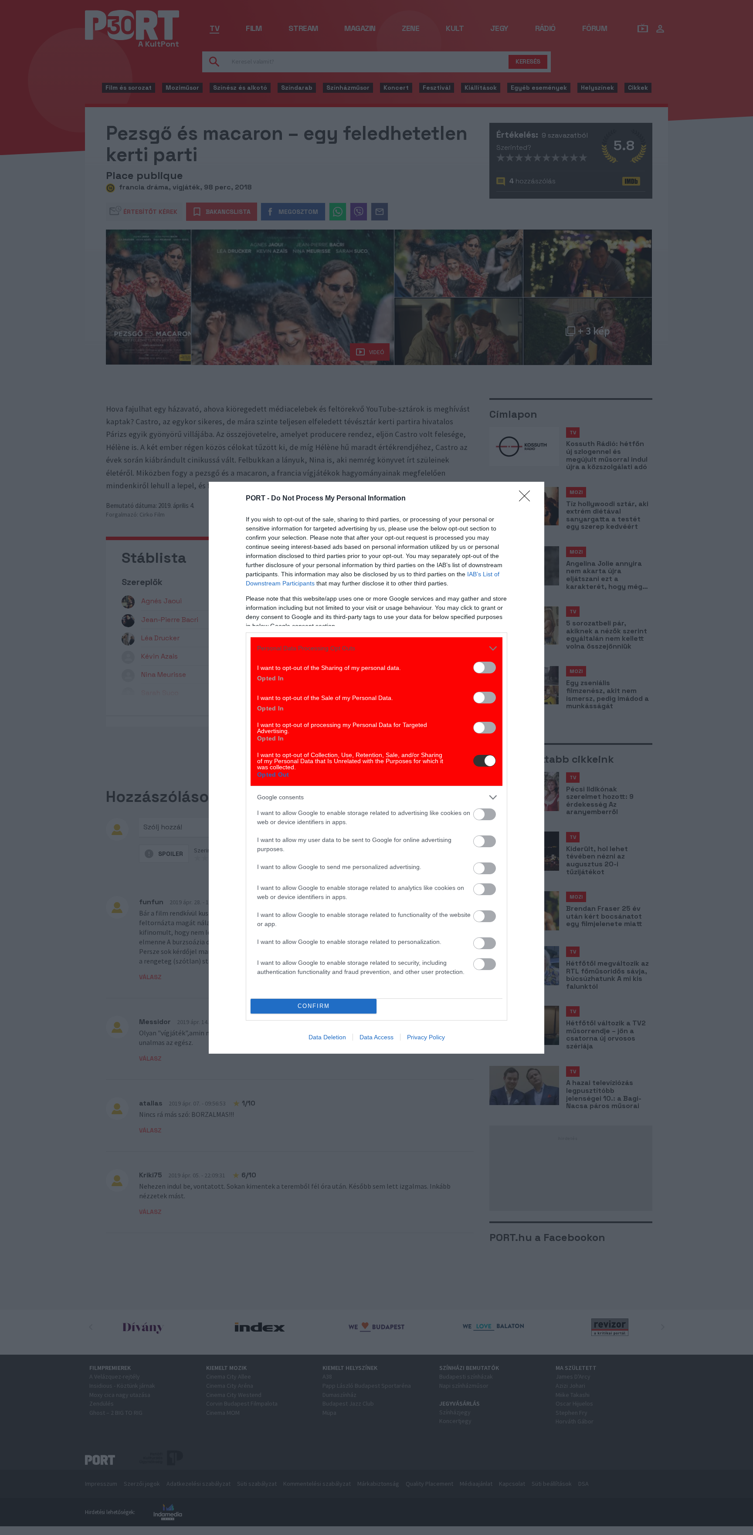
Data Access (376, 1037)
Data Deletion (327, 1037)
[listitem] (376, 648)
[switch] (484, 667)
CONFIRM (314, 1006)
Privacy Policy (426, 1037)
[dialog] (376, 768)
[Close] (527, 498)
